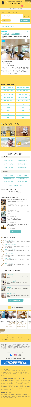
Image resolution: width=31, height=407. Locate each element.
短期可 (12, 385)
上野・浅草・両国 (23, 94)
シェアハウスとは (20, 336)
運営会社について (11, 336)
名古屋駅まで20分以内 (22, 181)
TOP (10, 8)
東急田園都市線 (18, 396)
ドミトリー (9, 389)
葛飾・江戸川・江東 (22, 97)
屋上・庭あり (10, 382)
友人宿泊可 (17, 380)
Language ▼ (27, 1)
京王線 (5, 394)
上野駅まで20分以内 (22, 167)
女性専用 (2, 380)
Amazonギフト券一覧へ (15, 300)
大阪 (8, 114)
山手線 (2, 394)
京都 (23, 110)
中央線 (12, 394)
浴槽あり (15, 382)
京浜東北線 (24, 394)
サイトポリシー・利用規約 (10, 337)
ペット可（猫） (7, 385)
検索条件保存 (24, 20)
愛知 (8, 117)
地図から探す (7, 20)
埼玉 (23, 107)
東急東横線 (5, 396)
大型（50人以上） (12, 386)
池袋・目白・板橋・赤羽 (22, 90)
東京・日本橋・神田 (8, 97)
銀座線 (20, 394)
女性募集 (8, 383)
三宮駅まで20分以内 (22, 178)
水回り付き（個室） (24, 380)
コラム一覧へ (15, 231)
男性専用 (6, 380)
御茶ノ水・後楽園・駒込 (8, 87)
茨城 (8, 110)
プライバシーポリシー (22, 337)
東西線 (9, 394)
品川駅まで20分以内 (22, 160)
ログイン (26, 5)
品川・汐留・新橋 (8, 100)
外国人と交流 (11, 380)
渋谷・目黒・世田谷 (8, 90)
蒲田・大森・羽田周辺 (23, 100)
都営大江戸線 (24, 396)
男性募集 (12, 383)
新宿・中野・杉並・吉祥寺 (23, 87)
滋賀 (23, 117)
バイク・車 (20, 382)
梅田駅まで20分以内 (8, 175)
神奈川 (8, 107)
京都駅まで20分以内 (8, 181)
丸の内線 (16, 394)
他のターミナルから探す (15, 185)
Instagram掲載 (5, 386)
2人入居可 (17, 383)
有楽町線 (14, 397)
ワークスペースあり (18, 385)
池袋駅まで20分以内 (8, 167)
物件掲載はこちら (14, 339)
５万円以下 (25, 382)
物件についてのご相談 (24, 339)
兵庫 (23, 114)
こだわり (14, 5)
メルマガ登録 (5, 339)
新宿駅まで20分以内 (8, 160)
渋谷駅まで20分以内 (8, 164)
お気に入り (19, 5)
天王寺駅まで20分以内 (9, 178)
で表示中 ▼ (8, 26)
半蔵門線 (13, 396)
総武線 (9, 396)
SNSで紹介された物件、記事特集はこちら (15, 358)
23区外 (8, 104)
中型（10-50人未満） (20, 386)
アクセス (9, 5)
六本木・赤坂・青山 (8, 94)
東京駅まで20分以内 (22, 164)
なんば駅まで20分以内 (22, 175)
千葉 (23, 104)
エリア (4, 5)
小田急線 (10, 397)
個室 (5, 389)
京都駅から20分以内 (17, 8)
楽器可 (21, 383)
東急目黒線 (5, 397)
